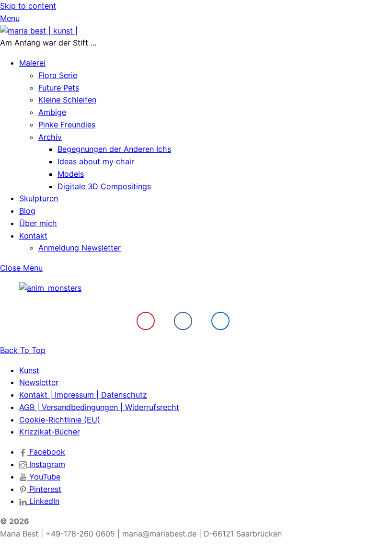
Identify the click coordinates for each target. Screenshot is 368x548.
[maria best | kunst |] (39, 30)
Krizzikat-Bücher (49, 431)
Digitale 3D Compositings (104, 186)
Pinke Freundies (66, 124)
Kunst (29, 370)
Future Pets (58, 87)
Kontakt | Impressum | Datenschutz (83, 395)
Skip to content (28, 6)
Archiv (50, 137)
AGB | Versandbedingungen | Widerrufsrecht (99, 407)
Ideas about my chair (96, 161)
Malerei (32, 63)
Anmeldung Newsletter (79, 247)
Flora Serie (57, 75)
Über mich (38, 223)
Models (71, 174)
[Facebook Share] (183, 321)
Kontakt (33, 235)
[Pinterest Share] (146, 321)
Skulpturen (38, 198)
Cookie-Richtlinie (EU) (59, 419)
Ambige (52, 112)
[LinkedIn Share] (220, 321)
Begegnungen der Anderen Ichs (114, 149)
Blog (27, 211)
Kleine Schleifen (67, 99)
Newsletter (38, 382)
